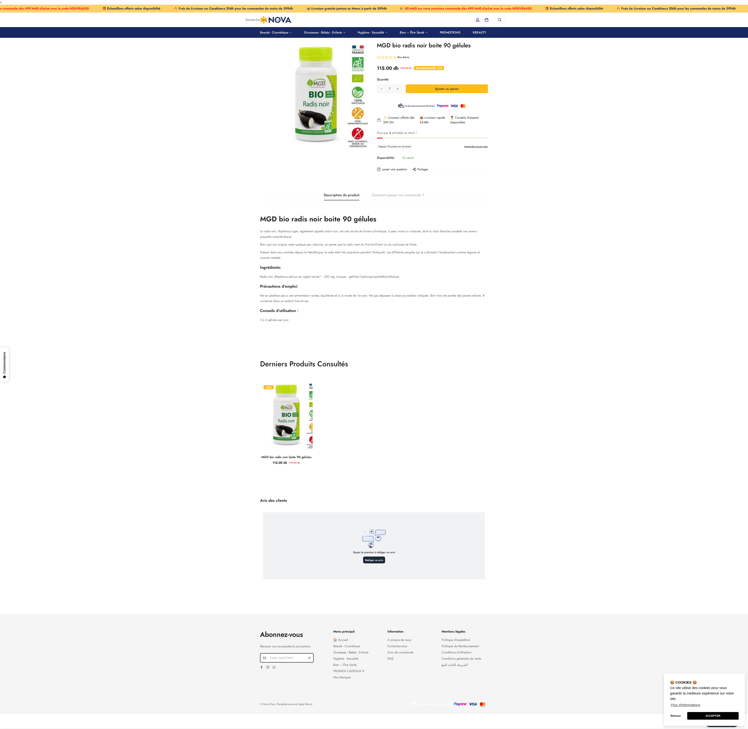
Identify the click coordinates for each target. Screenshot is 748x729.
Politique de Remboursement (460, 646)
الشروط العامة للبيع (455, 665)
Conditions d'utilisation (456, 652)
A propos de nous (399, 640)
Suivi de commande (400, 652)
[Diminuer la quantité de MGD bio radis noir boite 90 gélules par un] (381, 88)
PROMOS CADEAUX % (348, 671)
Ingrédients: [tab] (270, 267)
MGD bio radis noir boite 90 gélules (286, 457)
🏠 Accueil (340, 640)
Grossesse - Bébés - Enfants (323, 32)
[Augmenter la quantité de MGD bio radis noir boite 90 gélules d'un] (397, 88)
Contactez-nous (397, 646)
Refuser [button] (675, 715)
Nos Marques (342, 677)
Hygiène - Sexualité (371, 32)
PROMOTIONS (450, 32)
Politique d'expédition (456, 640)
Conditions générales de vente (461, 658)
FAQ (390, 658)
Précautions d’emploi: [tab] (279, 286)
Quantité (383, 79)
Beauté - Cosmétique (274, 32)
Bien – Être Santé (412, 32)
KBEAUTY (479, 32)
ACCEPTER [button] (713, 715)
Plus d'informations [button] (685, 705)
